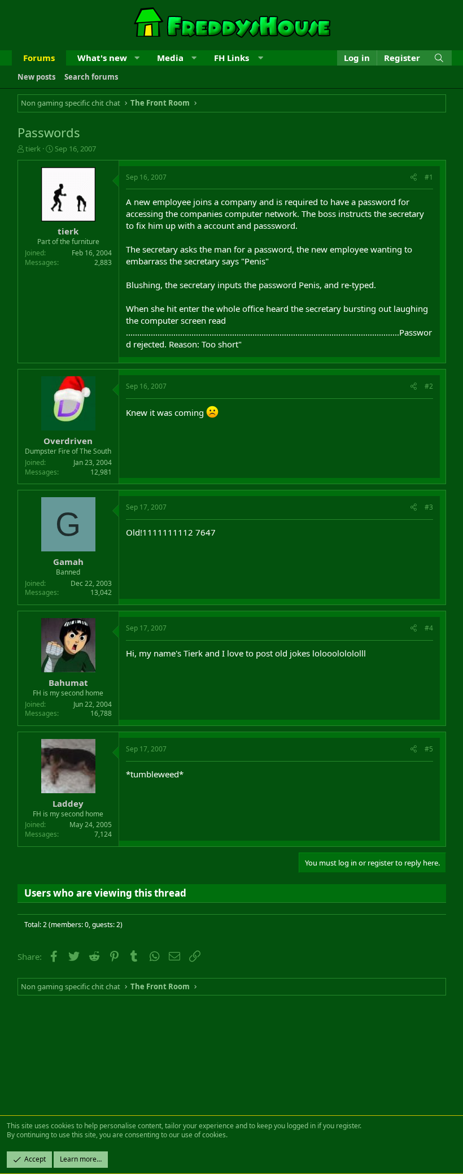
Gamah (68, 561)
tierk (33, 149)
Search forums (91, 77)
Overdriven (68, 440)
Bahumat (68, 682)
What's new (102, 57)
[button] (137, 58)
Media (170, 57)
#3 (429, 507)
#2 (429, 386)
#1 (429, 177)
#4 (429, 628)
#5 (429, 749)
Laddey (68, 803)
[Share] (414, 177)
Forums (39, 57)
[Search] (439, 58)
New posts (36, 77)
